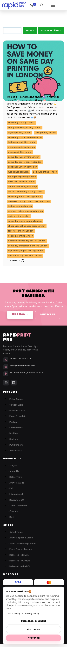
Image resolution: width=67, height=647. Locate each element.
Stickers (13, 439)
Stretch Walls (16, 404)
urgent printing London (19, 132)
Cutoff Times (16, 532)
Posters (13, 422)
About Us (14, 471)
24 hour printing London (45, 172)
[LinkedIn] (14, 382)
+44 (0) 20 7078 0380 (21, 358)
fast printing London (46, 132)
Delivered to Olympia (20, 560)
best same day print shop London (25, 255)
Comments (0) (15, 260)
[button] (53, 5)
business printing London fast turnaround (29, 201)
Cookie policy (13, 613)
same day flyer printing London (23, 157)
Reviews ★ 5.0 (16, 500)
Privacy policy (32, 613)
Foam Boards (16, 427)
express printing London (20, 152)
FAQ (11, 488)
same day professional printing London (27, 246)
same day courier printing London (25, 221)
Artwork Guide (16, 482)
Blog (11, 517)
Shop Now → (20, 314)
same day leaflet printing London (24, 196)
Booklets (13, 433)
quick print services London (21, 181)
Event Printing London (20, 549)
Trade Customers (18, 505)
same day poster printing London (24, 162)
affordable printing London (21, 147)
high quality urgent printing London (25, 250)
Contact (13, 511)
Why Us (13, 465)
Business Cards (17, 410)
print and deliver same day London (25, 211)
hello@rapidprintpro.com (22, 365)
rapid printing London (18, 216)
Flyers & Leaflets (17, 416)
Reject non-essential (33, 621)
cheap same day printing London (24, 127)
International (16, 494)
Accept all (34, 637)
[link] (14, 5)
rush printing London (18, 172)
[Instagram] (6, 382)
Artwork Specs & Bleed (21, 537)
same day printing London (21, 122)
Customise (33, 629)
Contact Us (47, 315)
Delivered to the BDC (20, 566)
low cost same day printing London (25, 191)
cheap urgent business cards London (26, 226)
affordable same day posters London (26, 240)
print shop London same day (22, 167)
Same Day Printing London (22, 543)
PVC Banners (16, 444)
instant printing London (20, 206)
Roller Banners (16, 399)
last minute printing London (22, 142)
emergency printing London (22, 176)
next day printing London (20, 236)
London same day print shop (22, 186)
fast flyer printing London (20, 231)
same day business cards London (25, 137)
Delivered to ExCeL (19, 555)
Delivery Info (15, 477)
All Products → (16, 450)
